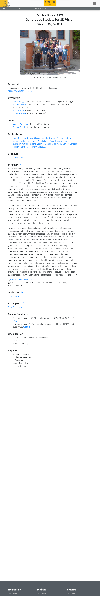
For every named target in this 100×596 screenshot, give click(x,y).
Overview (13, 594)
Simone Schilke (19, 127)
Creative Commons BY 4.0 (21, 280)
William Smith (19, 110)
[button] (24, 52)
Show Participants (15, 307)
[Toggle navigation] (94, 3)
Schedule (19, 158)
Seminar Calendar (25, 9)
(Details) (16, 321)
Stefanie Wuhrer (20, 113)
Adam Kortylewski (20, 104)
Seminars (11, 9)
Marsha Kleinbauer (21, 124)
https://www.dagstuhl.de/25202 (21, 91)
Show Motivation (15, 296)
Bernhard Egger (19, 102)
